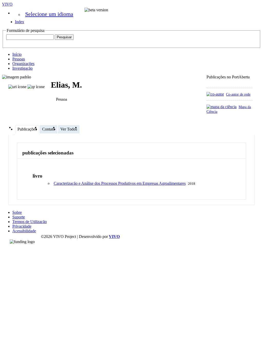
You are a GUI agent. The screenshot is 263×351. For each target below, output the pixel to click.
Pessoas (18, 59)
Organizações (23, 63)
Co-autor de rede (238, 94)
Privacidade (21, 226)
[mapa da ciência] (221, 107)
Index (19, 22)
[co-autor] (215, 94)
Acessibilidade (24, 231)
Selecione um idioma (49, 14)
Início (17, 54)
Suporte (18, 217)
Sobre (17, 212)
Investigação (22, 68)
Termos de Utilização (29, 221)
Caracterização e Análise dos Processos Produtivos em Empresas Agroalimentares (120, 183)
